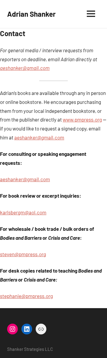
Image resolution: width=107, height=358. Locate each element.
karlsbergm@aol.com (23, 212)
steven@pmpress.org (23, 254)
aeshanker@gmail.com (25, 68)
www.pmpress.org (82, 119)
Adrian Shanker (31, 14)
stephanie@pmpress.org (26, 296)
